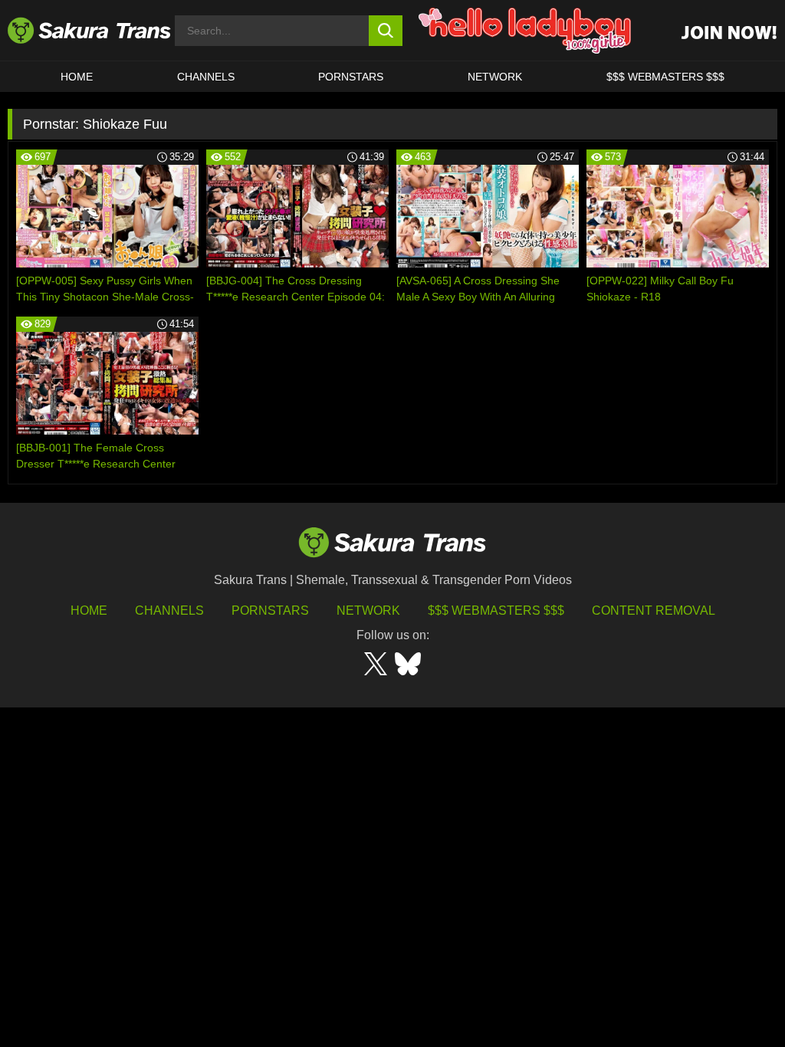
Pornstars (270, 610)
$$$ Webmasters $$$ (496, 610)
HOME (77, 77)
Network (495, 77)
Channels (169, 610)
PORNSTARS (350, 77)
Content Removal (653, 610)
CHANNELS (206, 77)
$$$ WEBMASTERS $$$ (665, 77)
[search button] (386, 30)
